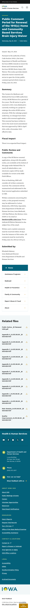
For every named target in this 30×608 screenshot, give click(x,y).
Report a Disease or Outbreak (12, 546)
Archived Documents (9, 579)
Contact (5, 543)
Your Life (7, 526)
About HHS (5, 492)
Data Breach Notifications (10, 509)
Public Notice (23, 41)
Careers (4, 499)
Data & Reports (7, 519)
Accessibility (6, 563)
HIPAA (4, 566)
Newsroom (5, 506)
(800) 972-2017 (11, 470)
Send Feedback (7, 598)
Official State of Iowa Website (9, 1)
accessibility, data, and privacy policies (14, 603)
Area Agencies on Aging (10, 550)
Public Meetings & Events (10, 495)
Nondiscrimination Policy (10, 570)
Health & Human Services (10, 8)
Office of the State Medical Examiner (14, 529)
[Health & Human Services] (6, 6)
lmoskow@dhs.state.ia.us (11, 219)
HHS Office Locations (9, 553)
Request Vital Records (9, 522)
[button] (23, 606)
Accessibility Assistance (10, 533)
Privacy (4, 573)
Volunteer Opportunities (10, 502)
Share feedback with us (15, 481)
